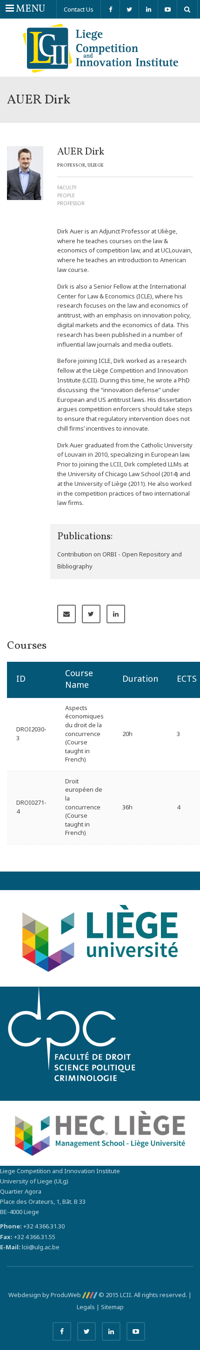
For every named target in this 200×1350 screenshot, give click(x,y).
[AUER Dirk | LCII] (100, 48)
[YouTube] (167, 9)
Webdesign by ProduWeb (45, 1295)
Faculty (66, 187)
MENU (25, 9)
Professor (71, 203)
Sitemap (112, 1307)
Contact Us (78, 9)
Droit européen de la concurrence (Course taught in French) (83, 807)
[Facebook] (110, 9)
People (66, 195)
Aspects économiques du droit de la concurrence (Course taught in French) (84, 733)
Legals (86, 1307)
